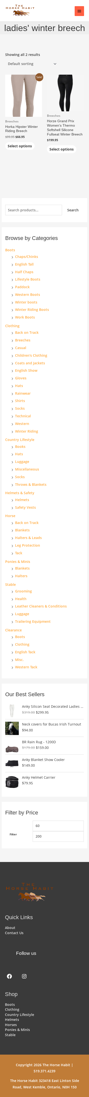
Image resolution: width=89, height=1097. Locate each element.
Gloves (20, 378)
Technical (23, 416)
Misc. (19, 659)
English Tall (24, 264)
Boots (10, 250)
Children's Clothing (31, 355)
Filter (13, 834)
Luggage (22, 461)
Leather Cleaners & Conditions (41, 606)
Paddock (22, 287)
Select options (20, 146)
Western (22, 423)
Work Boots (25, 317)
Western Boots (27, 294)
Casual (20, 347)
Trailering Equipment (33, 621)
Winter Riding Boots (32, 309)
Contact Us (14, 932)
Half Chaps (24, 272)
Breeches (22, 340)
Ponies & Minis (17, 561)
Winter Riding (26, 431)
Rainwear (23, 393)
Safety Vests (25, 507)
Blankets (22, 530)
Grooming (23, 591)
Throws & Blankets (30, 484)
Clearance (13, 630)
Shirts (20, 400)
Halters (21, 576)
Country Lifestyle (19, 439)
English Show (26, 370)
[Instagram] (24, 976)
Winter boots (26, 302)
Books (20, 446)
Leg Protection (27, 545)
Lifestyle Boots (27, 279)
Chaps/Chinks (26, 256)
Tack (18, 553)
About (10, 927)
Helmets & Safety (19, 492)
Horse (10, 515)
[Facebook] (9, 976)
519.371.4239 (44, 1071)
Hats (19, 385)
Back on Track (27, 332)
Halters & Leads (28, 537)
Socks (20, 408)
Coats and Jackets (30, 363)
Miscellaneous (27, 469)
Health (20, 598)
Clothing (22, 644)
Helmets (22, 499)
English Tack (25, 652)
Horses (11, 1024)
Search (73, 210)
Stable (10, 584)
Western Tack (26, 667)
